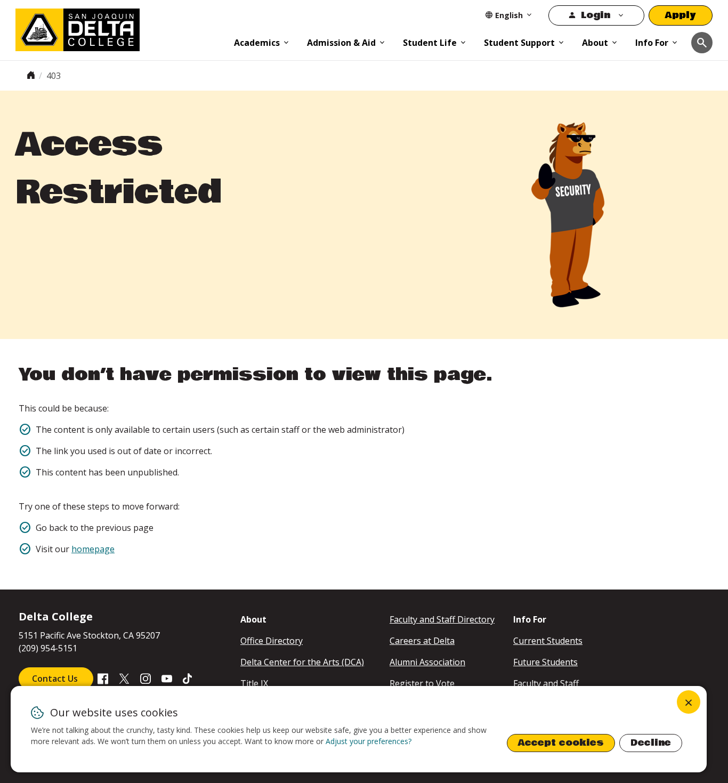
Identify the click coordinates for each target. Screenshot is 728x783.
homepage (93, 549)
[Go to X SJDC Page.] (124, 678)
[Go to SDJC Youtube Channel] (166, 678)
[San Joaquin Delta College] (119, 27)
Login (595, 15)
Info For (651, 43)
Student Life (430, 43)
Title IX (254, 683)
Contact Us (56, 678)
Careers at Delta (422, 641)
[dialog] (359, 729)
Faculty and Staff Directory (442, 619)
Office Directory (271, 641)
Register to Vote (422, 683)
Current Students (548, 641)
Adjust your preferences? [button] (368, 741)
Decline (650, 742)
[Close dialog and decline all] (688, 702)
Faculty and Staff (546, 683)
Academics (257, 43)
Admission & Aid (341, 43)
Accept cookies (561, 742)
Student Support (519, 43)
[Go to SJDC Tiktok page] (188, 678)
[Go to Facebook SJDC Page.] (102, 678)
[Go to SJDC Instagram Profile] (145, 678)
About (595, 43)
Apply (680, 15)
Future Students (545, 662)
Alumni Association (427, 662)
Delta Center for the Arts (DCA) (302, 662)
